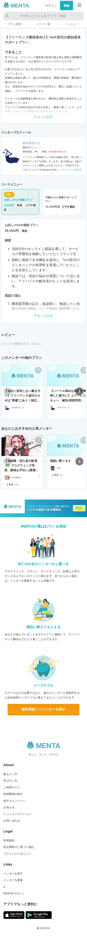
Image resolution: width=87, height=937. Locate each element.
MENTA (45, 928)
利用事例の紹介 (13, 794)
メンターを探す (13, 873)
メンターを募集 (13, 880)
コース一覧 (43, 24)
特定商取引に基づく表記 (18, 847)
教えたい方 (10, 774)
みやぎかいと (32, 143)
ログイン (51, 5)
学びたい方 (10, 780)
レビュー (72, 24)
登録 (66, 5)
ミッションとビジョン (17, 814)
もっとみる (44, 117)
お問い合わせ (11, 820)
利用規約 (9, 840)
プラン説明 (15, 24)
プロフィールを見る (71, 169)
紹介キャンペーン (14, 800)
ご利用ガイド (11, 787)
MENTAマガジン (13, 893)
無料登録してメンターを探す (43, 709)
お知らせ (9, 807)
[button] (79, 391)
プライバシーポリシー (17, 853)
